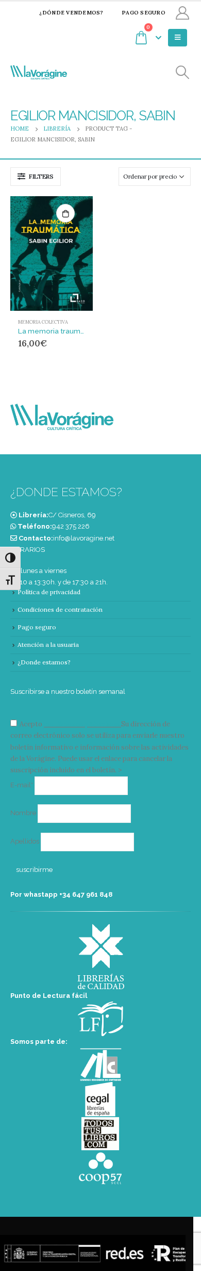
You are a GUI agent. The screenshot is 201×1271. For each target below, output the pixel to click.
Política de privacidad (49, 592)
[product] (51, 253)
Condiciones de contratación (60, 609)
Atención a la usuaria (48, 644)
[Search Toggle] (183, 72)
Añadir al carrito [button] (65, 213)
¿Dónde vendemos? (71, 12)
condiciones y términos (82, 724)
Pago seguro (143, 12)
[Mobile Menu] (177, 37)
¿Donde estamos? (44, 662)
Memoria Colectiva (43, 322)
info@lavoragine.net (83, 538)
